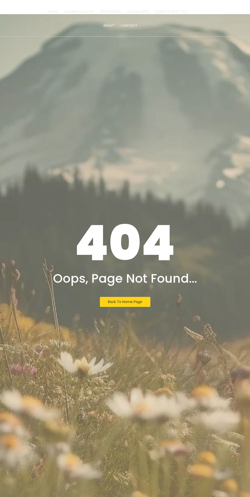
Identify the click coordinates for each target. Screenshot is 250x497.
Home (53, 11)
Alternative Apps (79, 11)
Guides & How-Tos (171, 11)
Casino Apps (138, 11)
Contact (129, 25)
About (108, 25)
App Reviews (110, 11)
